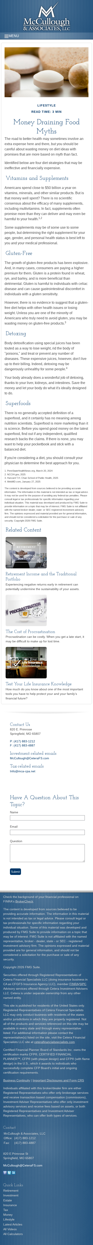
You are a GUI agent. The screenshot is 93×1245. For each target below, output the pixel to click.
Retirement (10, 1190)
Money (8, 1214)
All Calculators (13, 1234)
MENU (14, 36)
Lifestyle (8, 1219)
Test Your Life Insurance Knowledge (39, 684)
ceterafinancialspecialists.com (54, 1042)
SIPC (82, 984)
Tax (5, 1210)
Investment (10, 1195)
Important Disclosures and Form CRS (58, 1080)
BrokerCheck (24, 901)
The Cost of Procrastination (30, 632)
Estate (7, 1200)
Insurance (10, 1205)
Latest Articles (12, 1224)
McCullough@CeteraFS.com (29, 758)
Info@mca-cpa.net (22, 771)
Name (14, 812)
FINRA (74, 984)
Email (14, 826)
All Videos (10, 1229)
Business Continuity (16, 1080)
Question (16, 841)
